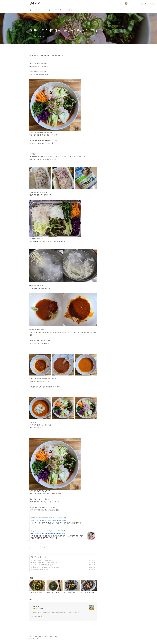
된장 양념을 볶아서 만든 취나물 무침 (41, 560)
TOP (126, 636)
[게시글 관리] (37, 547)
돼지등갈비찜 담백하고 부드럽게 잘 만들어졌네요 (44, 567)
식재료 (48, 10)
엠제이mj (34, 3)
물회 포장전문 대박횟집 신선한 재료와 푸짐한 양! (48, 533)
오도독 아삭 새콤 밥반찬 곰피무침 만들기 (42, 565)
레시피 (38, 10)
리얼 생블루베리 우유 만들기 (39, 569)
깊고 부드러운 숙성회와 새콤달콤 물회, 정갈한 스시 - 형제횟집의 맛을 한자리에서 (56, 523)
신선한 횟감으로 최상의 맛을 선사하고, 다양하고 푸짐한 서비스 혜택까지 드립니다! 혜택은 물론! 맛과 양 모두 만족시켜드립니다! (57, 537)
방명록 (70, 10)
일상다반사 (58, 10)
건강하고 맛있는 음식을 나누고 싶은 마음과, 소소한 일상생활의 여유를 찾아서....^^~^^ (56, 612)
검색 (122, 3)
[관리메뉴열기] (153, 3)
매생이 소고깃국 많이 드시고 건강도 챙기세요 (43, 562)
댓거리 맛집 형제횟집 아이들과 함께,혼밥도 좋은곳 (49, 520)
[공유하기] (35, 547)
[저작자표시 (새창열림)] (48, 547)
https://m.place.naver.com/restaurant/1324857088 (47, 517)
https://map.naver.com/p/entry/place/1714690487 (47, 531)
